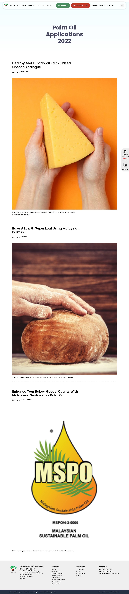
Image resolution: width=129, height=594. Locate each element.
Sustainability (63, 5)
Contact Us (109, 5)
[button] (120, 5)
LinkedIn (80, 575)
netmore (15, 72)
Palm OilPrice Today (125, 155)
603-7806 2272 (107, 571)
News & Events (97, 5)
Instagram (81, 573)
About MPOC (22, 5)
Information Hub (34, 5)
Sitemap (101, 592)
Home (12, 5)
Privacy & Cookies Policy (112, 592)
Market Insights (49, 5)
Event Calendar (125, 168)
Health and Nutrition (80, 5)
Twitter (80, 571)
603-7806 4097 (107, 569)
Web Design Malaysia (51, 592)
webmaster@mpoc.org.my (110, 573)
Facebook (81, 569)
